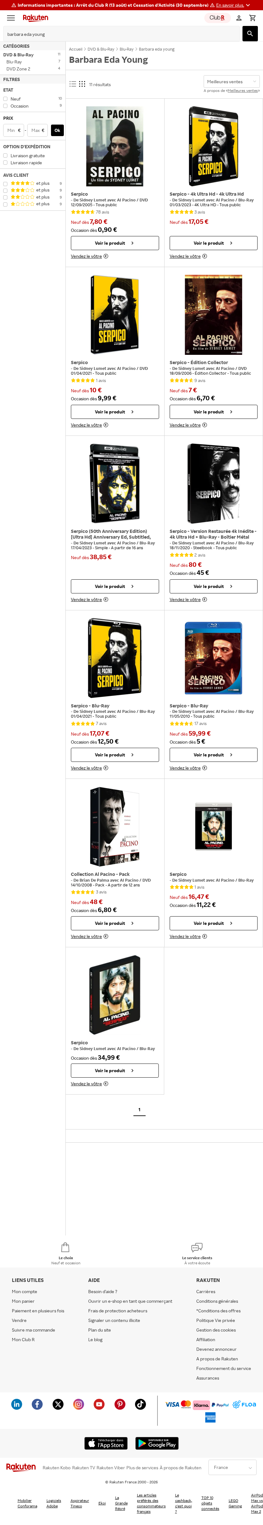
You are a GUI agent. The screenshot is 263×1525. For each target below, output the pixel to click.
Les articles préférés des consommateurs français (151, 1503)
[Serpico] (115, 146)
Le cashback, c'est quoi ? (183, 1503)
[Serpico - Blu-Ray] (115, 658)
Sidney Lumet (93, 199)
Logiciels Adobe (54, 1503)
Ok (57, 130)
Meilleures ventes (243, 90)
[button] (234, 5)
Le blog (95, 1339)
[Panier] (252, 17)
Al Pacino (127, 199)
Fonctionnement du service (223, 1368)
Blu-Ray (246, 880)
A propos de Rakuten (217, 1358)
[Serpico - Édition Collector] (214, 315)
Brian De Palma (95, 880)
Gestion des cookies (216, 1330)
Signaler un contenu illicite (114, 1320)
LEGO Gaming (235, 1503)
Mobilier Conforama (27, 1503)
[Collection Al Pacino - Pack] (115, 827)
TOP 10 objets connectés (210, 1503)
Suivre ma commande (33, 1330)
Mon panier (23, 1301)
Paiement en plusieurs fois (38, 1310)
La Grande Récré (121, 1503)
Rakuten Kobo (57, 1467)
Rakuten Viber (111, 1467)
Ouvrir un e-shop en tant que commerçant (130, 1301)
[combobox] (116, 34)
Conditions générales (217, 1301)
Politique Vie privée (215, 1320)
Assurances (207, 1378)
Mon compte (24, 1291)
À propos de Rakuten (180, 1467)
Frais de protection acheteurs (117, 1310)
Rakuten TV (83, 1467)
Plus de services (142, 1467)
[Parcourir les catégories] (12, 18)
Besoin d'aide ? (102, 1291)
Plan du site (99, 1330)
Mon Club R (23, 1339)
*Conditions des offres (218, 1310)
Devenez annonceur (216, 1349)
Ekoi (102, 1503)
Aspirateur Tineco (80, 1503)
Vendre (19, 1320)
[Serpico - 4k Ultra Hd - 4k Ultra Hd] (214, 146)
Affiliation (205, 1339)
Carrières (205, 1291)
